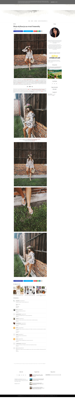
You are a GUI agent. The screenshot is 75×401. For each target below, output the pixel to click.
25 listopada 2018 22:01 (23, 343)
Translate (53, 95)
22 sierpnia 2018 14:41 (21, 318)
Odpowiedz (17, 307)
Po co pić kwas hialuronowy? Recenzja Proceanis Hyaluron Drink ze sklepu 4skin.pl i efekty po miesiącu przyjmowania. (38, 388)
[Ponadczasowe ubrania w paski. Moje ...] (30, 290)
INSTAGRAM (17, 306)
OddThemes (48, 395)
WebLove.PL (55, 395)
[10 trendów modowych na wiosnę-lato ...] (41, 290)
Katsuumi (17, 318)
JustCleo (17, 327)
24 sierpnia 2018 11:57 (20, 334)
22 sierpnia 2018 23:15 (23, 323)
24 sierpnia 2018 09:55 (20, 327)
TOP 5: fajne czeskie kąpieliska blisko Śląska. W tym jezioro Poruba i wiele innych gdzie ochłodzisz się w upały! (38, 380)
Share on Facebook (18, 31)
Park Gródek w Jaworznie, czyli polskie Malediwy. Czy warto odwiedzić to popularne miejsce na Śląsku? (55, 68)
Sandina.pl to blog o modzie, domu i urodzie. (32, 395)
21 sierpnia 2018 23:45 (22, 300)
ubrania (17, 334)
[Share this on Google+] (34, 31)
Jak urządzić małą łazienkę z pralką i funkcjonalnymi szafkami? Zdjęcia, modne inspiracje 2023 (38, 384)
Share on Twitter (29, 31)
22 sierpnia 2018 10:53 (20, 309)
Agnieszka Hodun (18, 314)
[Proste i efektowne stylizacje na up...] (18, 290)
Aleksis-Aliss (17, 300)
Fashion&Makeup (18, 323)
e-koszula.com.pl (18, 343)
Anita (16, 309)
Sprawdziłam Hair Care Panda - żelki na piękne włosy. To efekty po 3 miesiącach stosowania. (38, 375)
